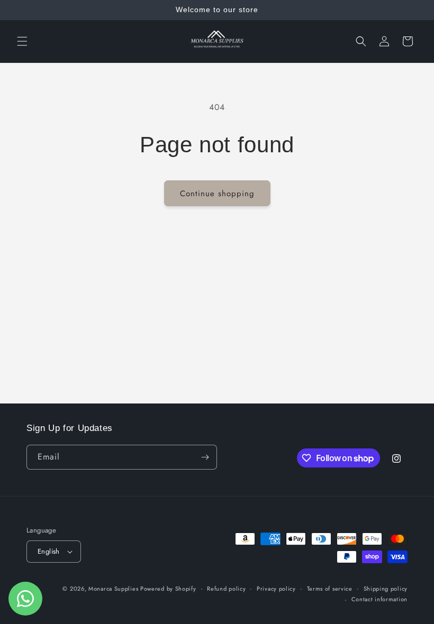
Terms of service (329, 588)
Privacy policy (276, 588)
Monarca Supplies (114, 588)
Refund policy (226, 588)
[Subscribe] (204, 457)
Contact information (379, 599)
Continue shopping (217, 193)
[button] (22, 41)
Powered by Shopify (168, 588)
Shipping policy (386, 588)
